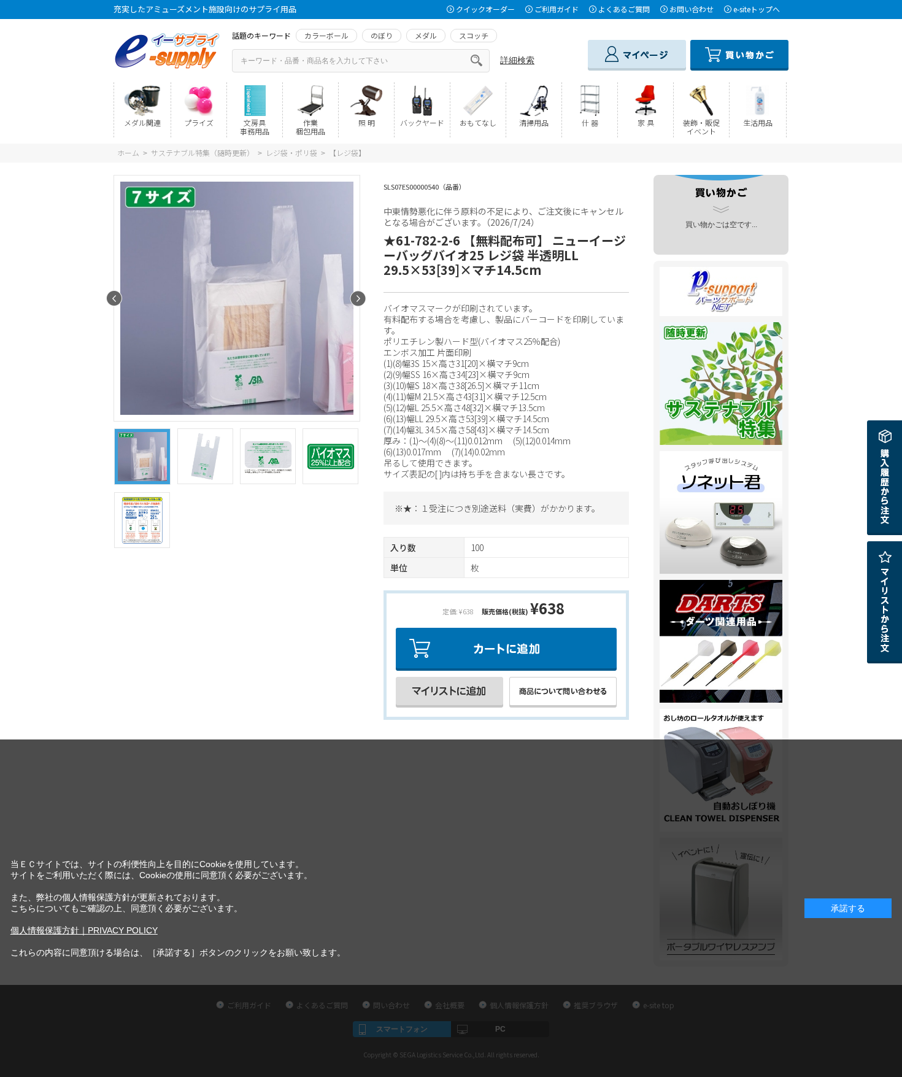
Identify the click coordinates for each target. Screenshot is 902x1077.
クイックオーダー (485, 9)
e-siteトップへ (756, 9)
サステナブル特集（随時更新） (202, 152)
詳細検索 (517, 60)
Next (358, 298)
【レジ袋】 (347, 152)
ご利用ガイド (556, 9)
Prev (114, 298)
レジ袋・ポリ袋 (291, 152)
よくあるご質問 (624, 9)
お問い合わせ (691, 9)
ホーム (128, 152)
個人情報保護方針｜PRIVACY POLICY (84, 930)
